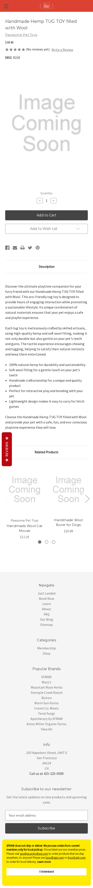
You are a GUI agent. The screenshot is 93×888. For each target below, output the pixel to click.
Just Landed (46, 593)
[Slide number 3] (53, 542)
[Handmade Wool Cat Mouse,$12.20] (24, 489)
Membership (46, 648)
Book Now (46, 598)
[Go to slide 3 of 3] (6, 498)
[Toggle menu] (6, 6)
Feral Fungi (46, 713)
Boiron (47, 698)
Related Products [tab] (46, 452)
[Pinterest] (37, 247)
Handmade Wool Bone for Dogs (68, 522)
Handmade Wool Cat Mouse (24, 528)
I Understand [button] (46, 871)
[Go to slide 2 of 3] (87, 498)
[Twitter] (30, 247)
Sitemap (46, 624)
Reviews (6, 449)
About (46, 609)
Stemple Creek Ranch (47, 692)
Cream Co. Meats (46, 708)
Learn (46, 604)
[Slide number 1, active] (39, 542)
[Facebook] (7, 247)
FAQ (47, 614)
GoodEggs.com (54, 857)
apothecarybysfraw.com (34, 854)
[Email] (15, 247)
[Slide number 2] (46, 542)
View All (46, 729)
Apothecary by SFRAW (46, 718)
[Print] (22, 247)
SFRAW (46, 677)
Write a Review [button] (62, 49)
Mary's (46, 682)
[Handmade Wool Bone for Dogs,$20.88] (68, 489)
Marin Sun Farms (46, 703)
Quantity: (46, 193)
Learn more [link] (44, 862)
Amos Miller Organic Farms (46, 724)
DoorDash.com (77, 857)
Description (47, 267)
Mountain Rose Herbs (47, 687)
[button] (46, 879)
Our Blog (46, 619)
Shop (46, 653)
